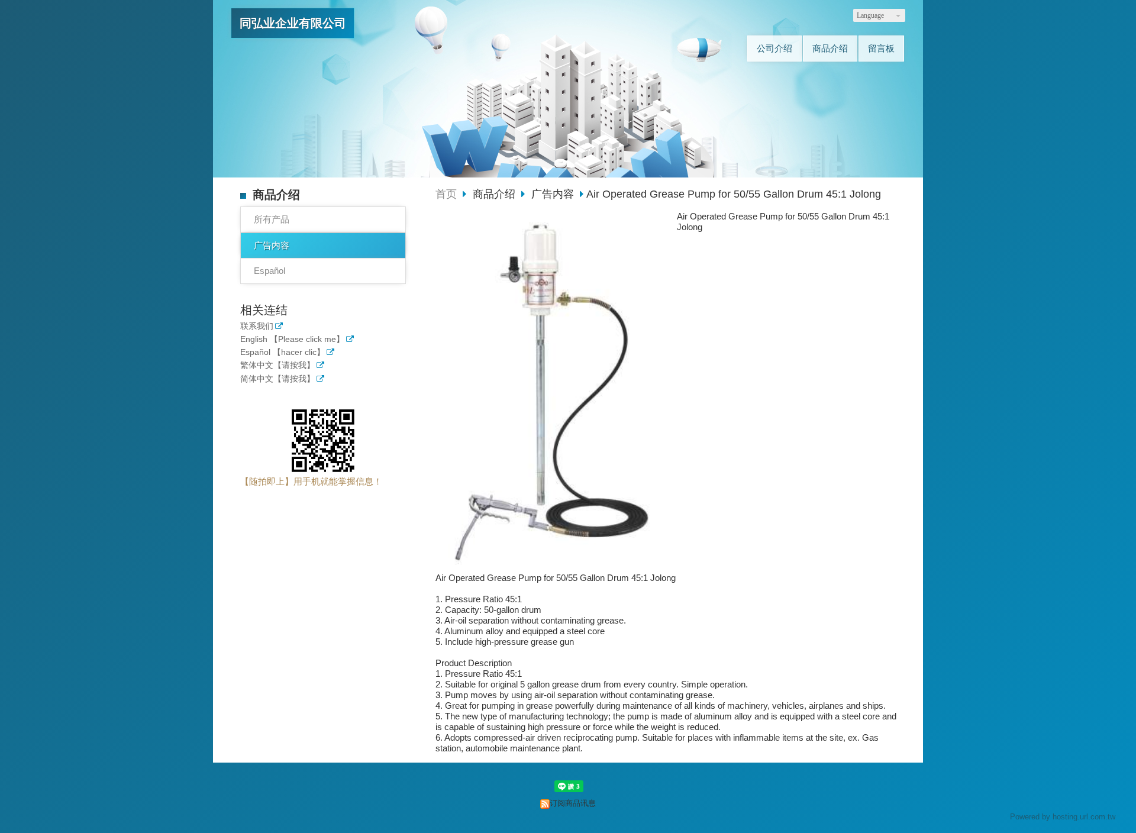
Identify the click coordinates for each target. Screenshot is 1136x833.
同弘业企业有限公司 (293, 23)
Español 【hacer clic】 (282, 352)
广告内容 (271, 245)
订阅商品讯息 (573, 803)
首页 (446, 194)
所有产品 (271, 219)
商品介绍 (495, 194)
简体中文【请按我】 (277, 378)
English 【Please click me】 (292, 339)
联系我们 (256, 326)
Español (269, 271)
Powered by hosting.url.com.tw (1062, 816)
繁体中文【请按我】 (277, 365)
